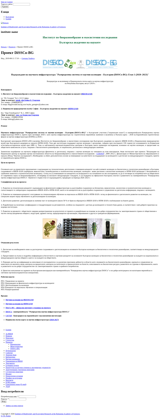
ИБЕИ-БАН (87, 94)
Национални (15, 344)
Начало (4, 47)
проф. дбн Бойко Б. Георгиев (28, 100)
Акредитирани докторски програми (20, 370)
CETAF (9, 316)
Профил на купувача (14, 378)
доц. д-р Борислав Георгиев (27, 115)
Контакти (9, 380)
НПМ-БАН (73, 109)
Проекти (12, 47)
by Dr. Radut (6, 416)
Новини (9, 336)
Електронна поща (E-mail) (16, 384)
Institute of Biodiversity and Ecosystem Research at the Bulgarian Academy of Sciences (33, 27)
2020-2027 (54, 320)
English (8, 19)
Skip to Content (7, 2)
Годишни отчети (12, 365)
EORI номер (10, 382)
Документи (10, 363)
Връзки (8, 374)
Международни (16, 346)
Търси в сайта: (7, 4)
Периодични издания (14, 376)
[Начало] (5, 23)
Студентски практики (14, 372)
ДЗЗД (8, 387)
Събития (9, 353)
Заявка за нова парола (14, 406)
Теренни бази (11, 355)
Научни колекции (13, 359)
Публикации (11, 351)
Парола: (5, 399)
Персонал (9, 338)
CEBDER (100, 154)
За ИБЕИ (9, 334)
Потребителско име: (9, 396)
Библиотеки (10, 357)
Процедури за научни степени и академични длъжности (28, 368)
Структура (10, 340)
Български (10, 17)
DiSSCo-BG (15, 349)
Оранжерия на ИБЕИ (14, 361)
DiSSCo (9, 312)
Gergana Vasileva (28, 58)
